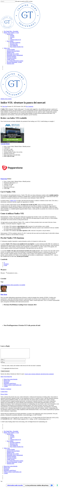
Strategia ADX (10, 63)
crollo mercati (4, 285)
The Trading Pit (14, 45)
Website (3, 362)
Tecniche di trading (11, 58)
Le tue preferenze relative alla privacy (36, 485)
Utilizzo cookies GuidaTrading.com (12, 385)
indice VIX (13, 200)
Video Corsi (7, 48)
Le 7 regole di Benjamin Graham (15, 60)
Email (2, 361)
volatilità (23, 285)
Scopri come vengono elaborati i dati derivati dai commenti (39, 374)
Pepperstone (4, 178)
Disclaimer (6, 382)
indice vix (18, 285)
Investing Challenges (15, 42)
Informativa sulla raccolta (15, 485)
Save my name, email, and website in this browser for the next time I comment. (21, 365)
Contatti (6, 386)
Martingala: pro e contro (13, 53)
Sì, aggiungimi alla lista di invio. (10, 368)
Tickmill (12, 35)
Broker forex (10, 34)
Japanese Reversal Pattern (13, 51)
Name (3, 359)
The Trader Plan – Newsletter (11, 31)
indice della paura (11, 285)
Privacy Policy (4, 394)
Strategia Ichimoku (11, 56)
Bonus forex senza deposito (10, 379)
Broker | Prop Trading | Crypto (11, 32)
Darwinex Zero (14, 44)
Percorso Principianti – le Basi (14, 62)
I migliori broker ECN (15, 39)
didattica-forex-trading (6, 98)
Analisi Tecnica (11, 59)
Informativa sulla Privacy (10, 383)
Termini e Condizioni (6, 389)
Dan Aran (4, 106)
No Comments (29, 106)
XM (11, 38)
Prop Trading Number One (16, 46)
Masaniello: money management (15, 55)
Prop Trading (10, 41)
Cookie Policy (4, 391)
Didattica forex (10, 52)
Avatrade (12, 37)
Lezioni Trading (11, 49)
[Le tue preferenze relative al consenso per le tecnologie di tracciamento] (57, 485)
